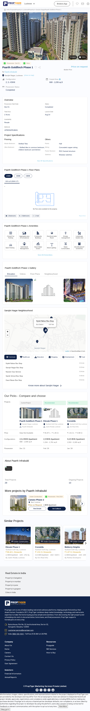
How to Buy (50, 653)
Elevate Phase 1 (50, 421)
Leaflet (67, 351)
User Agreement (11, 663)
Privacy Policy (10, 660)
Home (7, 649)
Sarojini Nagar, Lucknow (14, 75)
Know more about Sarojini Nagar (43, 385)
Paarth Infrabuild (11, 72)
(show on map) (29, 75)
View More (63, 706)
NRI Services (51, 649)
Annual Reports (11, 677)
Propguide (50, 645)
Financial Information (13, 674)
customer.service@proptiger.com (21, 630)
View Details (37, 508)
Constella (71, 421)
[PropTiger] (12, 3)
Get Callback (56, 508)
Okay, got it (5, 709)
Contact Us (9, 656)
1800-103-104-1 (18, 634)
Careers (8, 653)
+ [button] (7, 331)
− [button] (7, 335)
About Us (8, 645)
